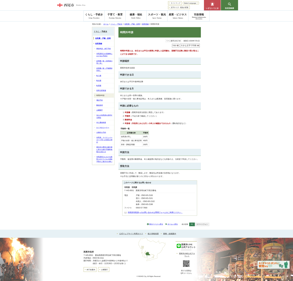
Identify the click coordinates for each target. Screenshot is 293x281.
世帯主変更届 (101, 90)
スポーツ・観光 (157, 16)
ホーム (106, 24)
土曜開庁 (99, 110)
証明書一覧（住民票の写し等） (104, 62)
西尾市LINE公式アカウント (187, 255)
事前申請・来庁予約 (103, 49)
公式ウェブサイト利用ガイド (131, 234)
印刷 (174, 45)
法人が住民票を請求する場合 (104, 116)
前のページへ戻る (156, 224)
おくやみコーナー (102, 127)
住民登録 (145, 24)
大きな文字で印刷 (188, 45)
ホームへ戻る (172, 224)
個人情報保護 (153, 234)
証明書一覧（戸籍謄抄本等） (104, 69)
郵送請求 (99, 105)
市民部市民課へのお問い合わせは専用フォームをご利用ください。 (155, 212)
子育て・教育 (115, 16)
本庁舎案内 (91, 270)
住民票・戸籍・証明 (132, 24)
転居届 (98, 85)
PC (192, 224)
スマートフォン (202, 224)
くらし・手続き (116, 24)
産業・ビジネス (178, 16)
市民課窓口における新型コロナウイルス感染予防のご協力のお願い (104, 159)
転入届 (98, 76)
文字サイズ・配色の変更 (179, 7)
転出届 (98, 80)
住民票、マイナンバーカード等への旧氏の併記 (104, 140)
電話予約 (99, 100)
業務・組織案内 (169, 234)
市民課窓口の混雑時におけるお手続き (104, 55)
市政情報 (199, 16)
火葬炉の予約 (101, 132)
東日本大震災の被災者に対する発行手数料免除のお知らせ (104, 149)
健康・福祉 (136, 16)
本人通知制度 (101, 122)
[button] (212, 5)
